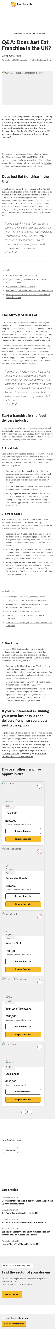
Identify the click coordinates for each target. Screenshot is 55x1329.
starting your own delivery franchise (20, 189)
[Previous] (23, 1112)
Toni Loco (21, 649)
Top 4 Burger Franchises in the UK (20, 286)
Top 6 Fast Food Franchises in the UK (22, 275)
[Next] (29, 1112)
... (5, 34)
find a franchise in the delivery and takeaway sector (29, 431)
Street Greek (7, 519)
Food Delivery (11, 1150)
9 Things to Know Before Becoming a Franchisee (26, 601)
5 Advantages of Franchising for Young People (25, 597)
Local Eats (6, 454)
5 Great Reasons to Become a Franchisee (22, 611)
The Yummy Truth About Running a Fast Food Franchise (29, 290)
